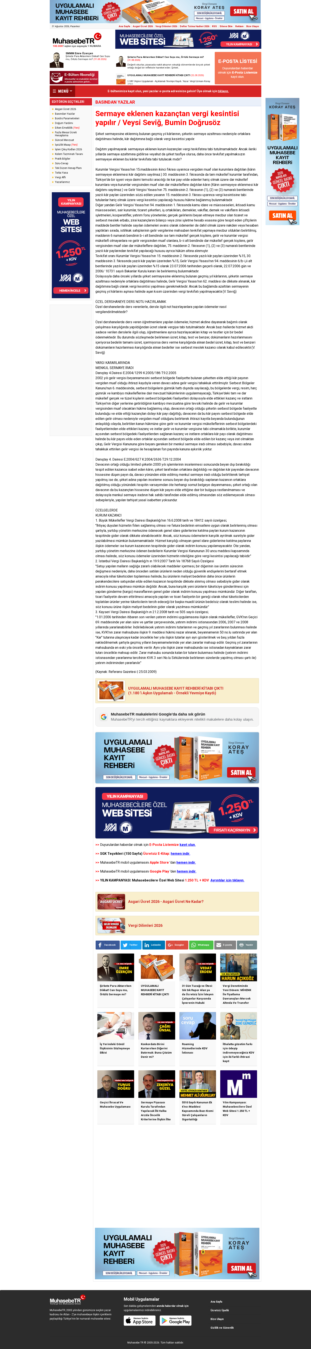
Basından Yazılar (65, 113)
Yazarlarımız (62, 182)
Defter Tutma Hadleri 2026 (194, 26)
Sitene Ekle (226, 26)
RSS (214, 26)
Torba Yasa (61, 172)
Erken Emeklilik (67, 127)
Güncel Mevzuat (64, 140)
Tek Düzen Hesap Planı (68, 168)
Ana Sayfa (124, 26)
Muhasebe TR (135, 1342)
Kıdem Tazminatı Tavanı (69, 154)
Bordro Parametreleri (67, 118)
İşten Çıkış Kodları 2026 (68, 149)
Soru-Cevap (61, 163)
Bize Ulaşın (252, 26)
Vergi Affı (60, 177)
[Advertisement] (71, 370)
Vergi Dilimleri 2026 (166, 26)
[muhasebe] (77, 47)
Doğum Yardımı (64, 123)
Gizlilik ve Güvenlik (222, 1327)
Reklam (239, 26)
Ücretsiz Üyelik (220, 1310)
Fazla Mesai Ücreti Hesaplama (66, 134)
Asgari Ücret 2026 (143, 26)
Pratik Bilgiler (62, 158)
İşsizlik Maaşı (66, 144)
